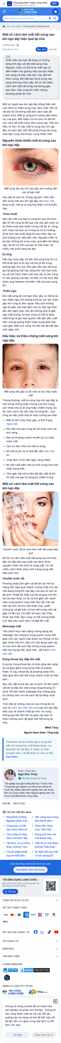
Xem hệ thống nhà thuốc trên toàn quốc (30, 863)
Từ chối (17, 1035)
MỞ (54, 3)
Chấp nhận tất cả (43, 1035)
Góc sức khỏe (14, 26)
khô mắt (49, 200)
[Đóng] (3, 4)
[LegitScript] (18, 978)
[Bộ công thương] (10, 970)
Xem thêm (12, 756)
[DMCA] (34, 970)
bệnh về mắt (19, 803)
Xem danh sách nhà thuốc (30, 869)
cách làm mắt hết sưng (24, 707)
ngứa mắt (11, 423)
